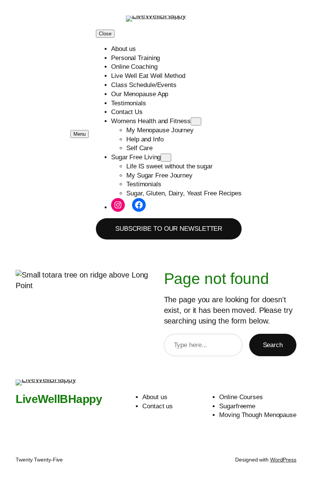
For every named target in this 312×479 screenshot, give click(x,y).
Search (273, 345)
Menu (79, 134)
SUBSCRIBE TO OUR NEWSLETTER (168, 228)
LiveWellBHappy (59, 399)
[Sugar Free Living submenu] (166, 158)
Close (105, 33)
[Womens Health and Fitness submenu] (196, 121)
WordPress (283, 460)
